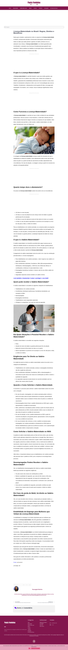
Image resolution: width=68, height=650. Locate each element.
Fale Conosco (42, 626)
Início (10, 8)
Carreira (35, 8)
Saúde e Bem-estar (23, 8)
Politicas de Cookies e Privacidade (43, 623)
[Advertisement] (34, 17)
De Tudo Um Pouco (54, 8)
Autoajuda (46, 8)
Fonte (14, 562)
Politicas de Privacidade (36, 648)
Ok (29, 648)
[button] (14, 585)
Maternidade (15, 8)
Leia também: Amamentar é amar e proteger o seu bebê (30, 278)
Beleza (30, 8)
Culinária (40, 8)
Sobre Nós (41, 624)
